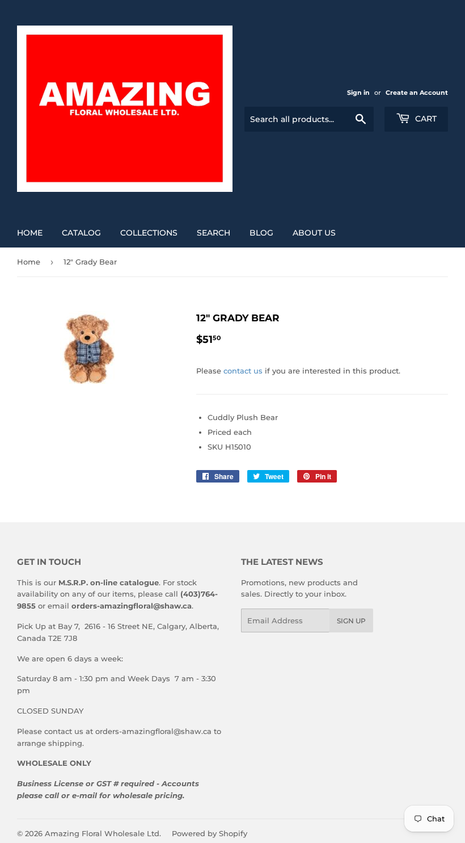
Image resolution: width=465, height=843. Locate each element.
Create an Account (417, 93)
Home (30, 233)
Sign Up (351, 620)
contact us (243, 370)
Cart (425, 119)
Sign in (358, 93)
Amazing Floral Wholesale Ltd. (103, 833)
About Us (314, 233)
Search (213, 233)
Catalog (81, 233)
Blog (261, 233)
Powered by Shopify (209, 833)
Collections (148, 233)
